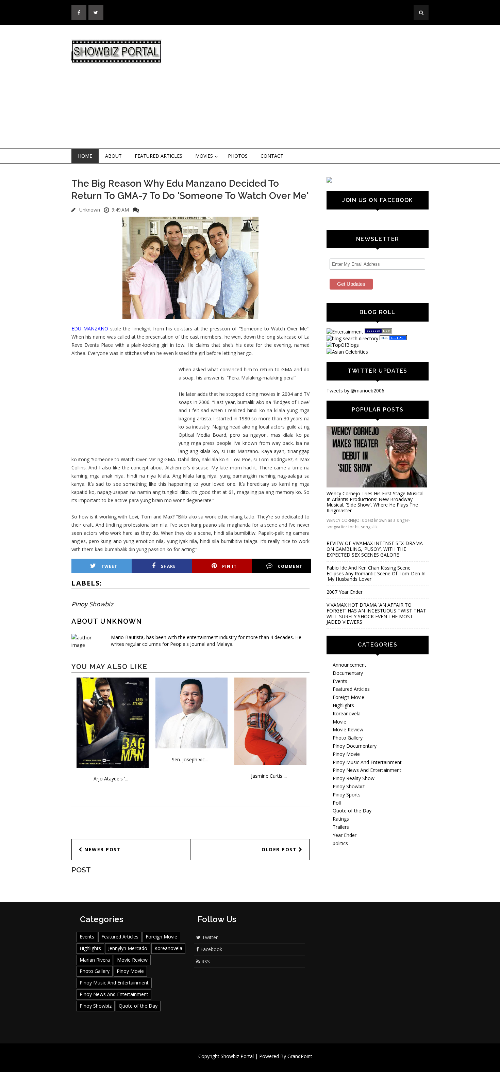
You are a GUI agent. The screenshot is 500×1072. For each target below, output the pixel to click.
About (113, 156)
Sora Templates (270, 1062)
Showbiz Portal (237, 1056)
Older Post (280, 849)
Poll (337, 802)
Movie (339, 721)
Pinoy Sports (347, 794)
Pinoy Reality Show (353, 778)
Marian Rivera (95, 960)
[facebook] (78, 12)
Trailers (341, 827)
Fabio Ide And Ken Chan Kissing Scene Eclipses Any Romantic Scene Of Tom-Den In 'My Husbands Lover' (376, 573)
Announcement (349, 665)
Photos (238, 156)
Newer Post (102, 849)
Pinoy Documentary (355, 746)
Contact (272, 156)
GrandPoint (299, 1056)
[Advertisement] (306, 87)
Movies (204, 156)
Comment (290, 566)
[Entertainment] (345, 331)
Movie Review (348, 729)
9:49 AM (120, 209)
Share (168, 566)
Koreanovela (347, 713)
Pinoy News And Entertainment (367, 770)
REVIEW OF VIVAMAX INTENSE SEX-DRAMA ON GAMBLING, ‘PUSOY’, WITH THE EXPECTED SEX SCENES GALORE (375, 549)
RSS (205, 961)
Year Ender (344, 835)
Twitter (209, 937)
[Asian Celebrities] (347, 351)
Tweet (109, 566)
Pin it (229, 566)
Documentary (348, 673)
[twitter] (95, 12)
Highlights (343, 705)
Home (85, 156)
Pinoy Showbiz (92, 604)
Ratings (341, 818)
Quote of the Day (352, 810)
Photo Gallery (348, 737)
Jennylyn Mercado (127, 948)
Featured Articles (158, 156)
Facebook (210, 949)
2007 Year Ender (345, 592)
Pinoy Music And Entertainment (367, 762)
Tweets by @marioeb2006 (355, 390)
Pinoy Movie (346, 754)
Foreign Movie (348, 697)
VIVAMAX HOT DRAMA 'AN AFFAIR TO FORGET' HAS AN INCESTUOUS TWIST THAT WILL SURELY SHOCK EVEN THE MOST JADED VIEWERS (376, 613)
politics (340, 843)
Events (340, 681)
